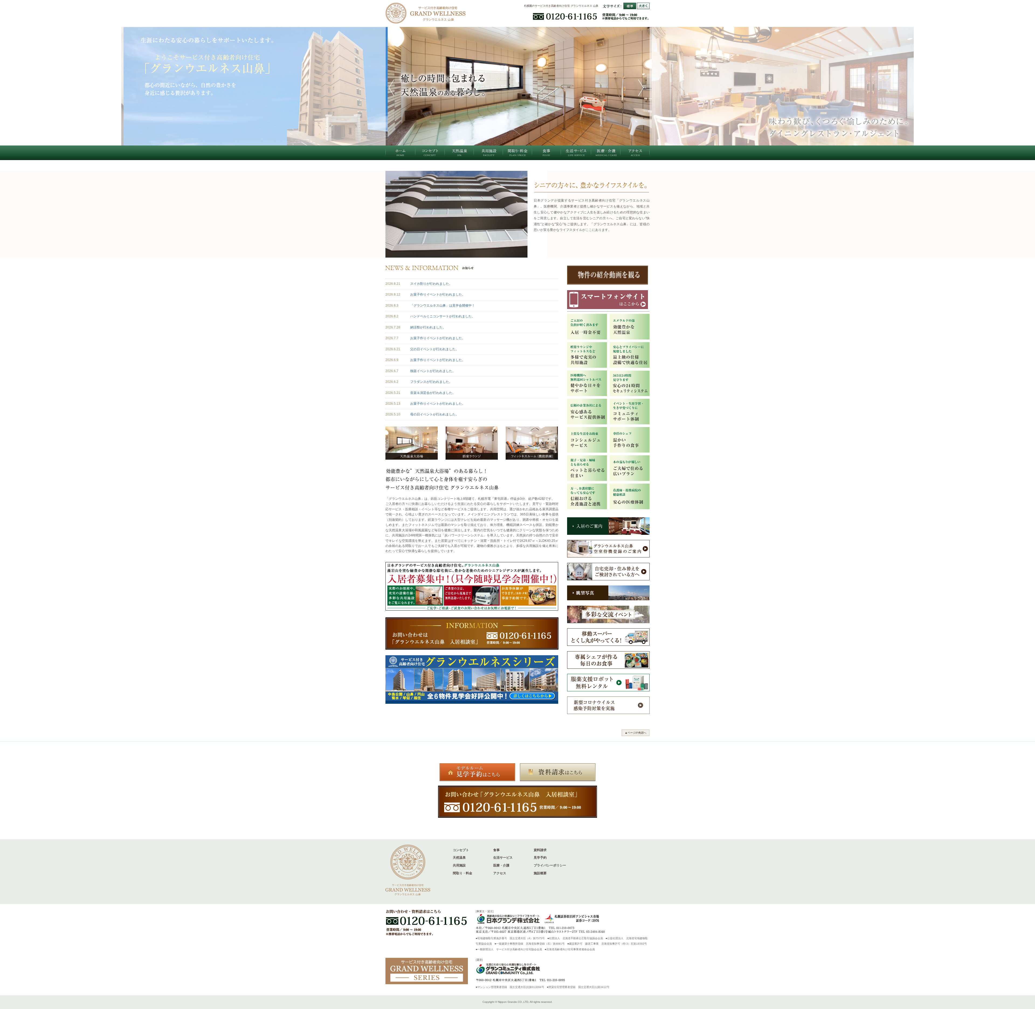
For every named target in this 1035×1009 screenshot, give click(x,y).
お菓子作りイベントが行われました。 (437, 294)
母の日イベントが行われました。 (434, 414)
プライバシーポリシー (550, 865)
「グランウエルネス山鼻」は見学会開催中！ (442, 305)
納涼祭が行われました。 (428, 327)
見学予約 (540, 857)
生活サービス (503, 857)
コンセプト (461, 850)
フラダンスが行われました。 (431, 382)
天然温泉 (459, 857)
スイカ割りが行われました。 (431, 284)
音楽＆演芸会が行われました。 (433, 393)
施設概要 (540, 873)
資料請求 (540, 850)
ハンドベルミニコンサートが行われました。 (442, 316)
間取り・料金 (462, 873)
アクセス (499, 873)
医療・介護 (501, 865)
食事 (496, 850)
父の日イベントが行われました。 (434, 349)
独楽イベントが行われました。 (433, 371)
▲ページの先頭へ (635, 732)
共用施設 (459, 865)
